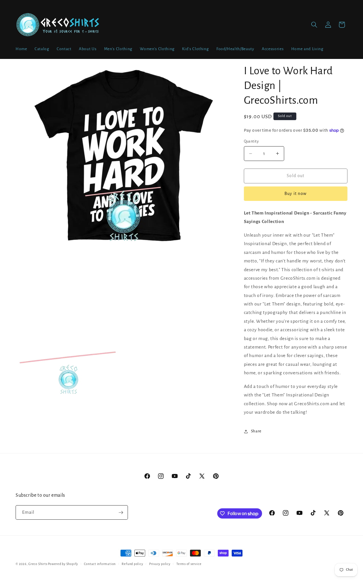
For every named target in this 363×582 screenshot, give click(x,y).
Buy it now (295, 193)
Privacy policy (159, 564)
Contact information (100, 564)
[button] (314, 24)
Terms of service (188, 564)
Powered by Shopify (63, 564)
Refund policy (132, 564)
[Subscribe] (121, 512)
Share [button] (256, 431)
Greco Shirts (37, 564)
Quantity (251, 141)
